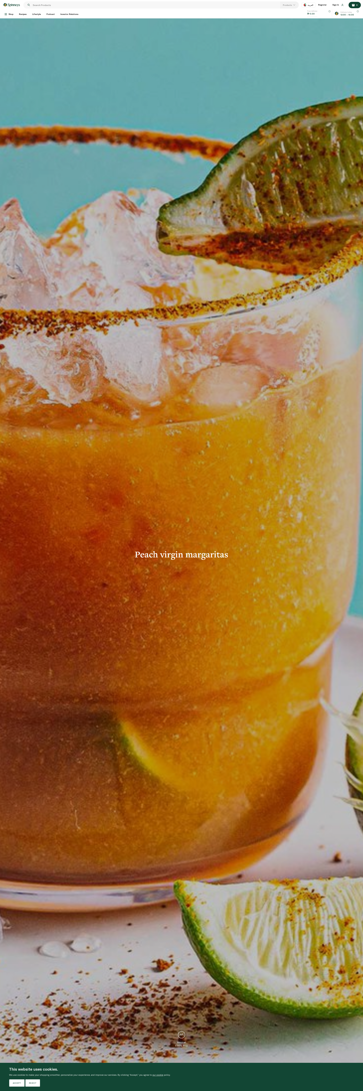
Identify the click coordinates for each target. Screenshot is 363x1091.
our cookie (157, 1074)
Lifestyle (36, 14)
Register (322, 5)
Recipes (23, 14)
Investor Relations (69, 14)
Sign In (335, 5)
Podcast (51, 14)
